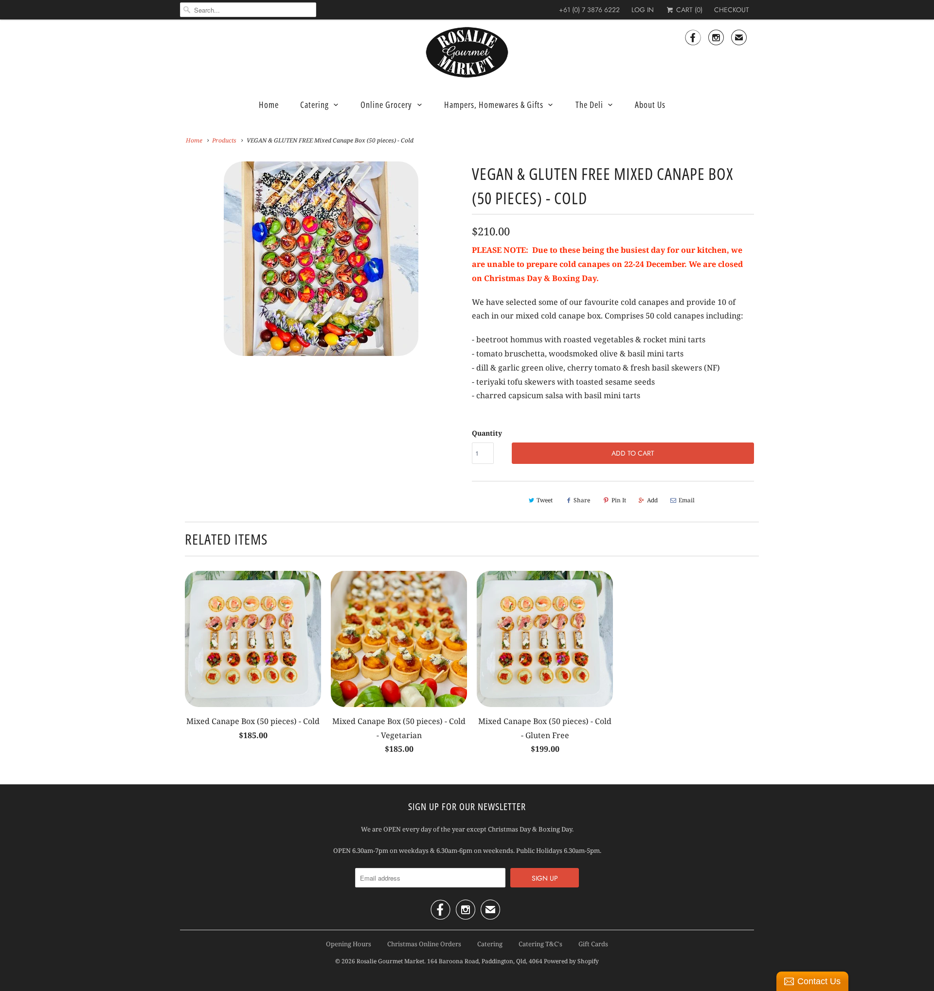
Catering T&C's (540, 943)
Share (582, 500)
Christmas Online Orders (424, 943)
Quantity (487, 433)
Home (269, 104)
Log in (642, 10)
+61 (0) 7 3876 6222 (589, 10)
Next (460, 265)
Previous (182, 265)
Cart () (688, 10)
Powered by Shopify (571, 961)
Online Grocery (386, 104)
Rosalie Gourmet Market (390, 961)
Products (224, 140)
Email (687, 500)
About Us (650, 104)
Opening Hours (348, 943)
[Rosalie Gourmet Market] (467, 52)
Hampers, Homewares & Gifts (493, 104)
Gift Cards (593, 943)
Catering (314, 104)
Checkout (731, 10)
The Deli (589, 104)
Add (652, 500)
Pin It (618, 500)
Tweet (545, 500)
